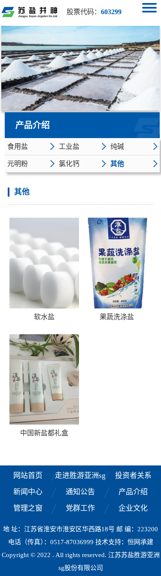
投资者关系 (133, 475)
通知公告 (80, 492)
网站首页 (28, 475)
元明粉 (17, 163)
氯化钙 (69, 163)
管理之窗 (28, 508)
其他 (117, 163)
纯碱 (117, 146)
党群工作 (80, 508)
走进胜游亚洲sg (80, 475)
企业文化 (133, 508)
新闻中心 (28, 492)
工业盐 (69, 146)
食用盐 (17, 146)
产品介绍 (133, 492)
